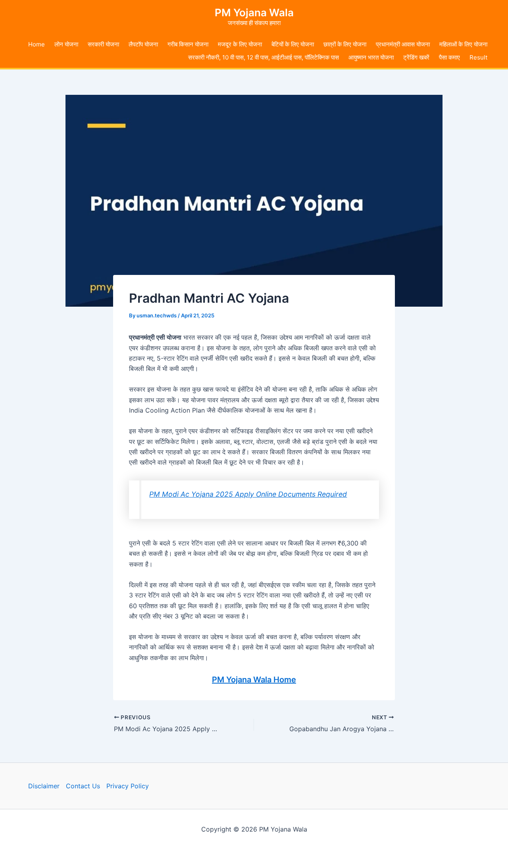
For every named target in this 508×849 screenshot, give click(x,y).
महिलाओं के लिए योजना (463, 44)
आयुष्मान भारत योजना (371, 57)
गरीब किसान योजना (187, 44)
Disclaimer (44, 786)
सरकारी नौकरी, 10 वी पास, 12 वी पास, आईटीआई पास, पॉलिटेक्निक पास (263, 57)
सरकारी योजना (103, 44)
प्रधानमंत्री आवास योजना (403, 44)
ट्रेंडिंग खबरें (416, 57)
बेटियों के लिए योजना (292, 44)
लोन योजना (66, 44)
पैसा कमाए (449, 57)
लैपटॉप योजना (143, 44)
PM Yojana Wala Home (254, 679)
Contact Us (83, 786)
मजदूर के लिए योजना (240, 44)
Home (36, 44)
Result (478, 57)
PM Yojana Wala (254, 12)
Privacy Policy (127, 786)
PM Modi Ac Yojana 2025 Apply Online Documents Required (248, 494)
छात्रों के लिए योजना (344, 44)
